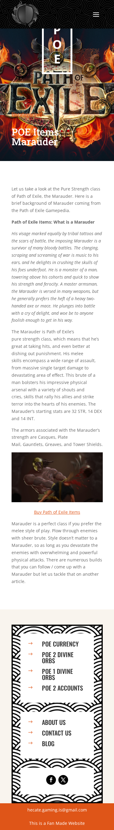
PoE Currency (60, 643)
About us (54, 722)
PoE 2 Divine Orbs (58, 657)
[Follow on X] (63, 780)
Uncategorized (27, 114)
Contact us (56, 732)
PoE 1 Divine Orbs (57, 674)
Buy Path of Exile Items (57, 512)
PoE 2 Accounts (62, 687)
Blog (48, 743)
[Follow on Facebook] (51, 780)
